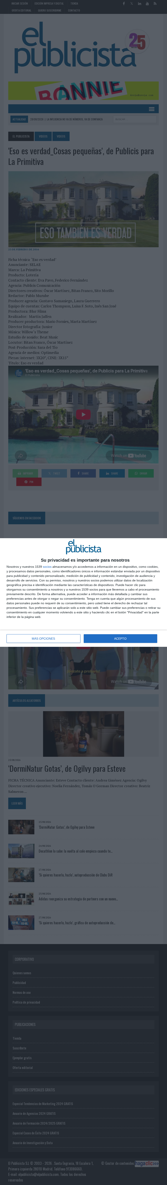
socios (47, 566)
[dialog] (83, 592)
